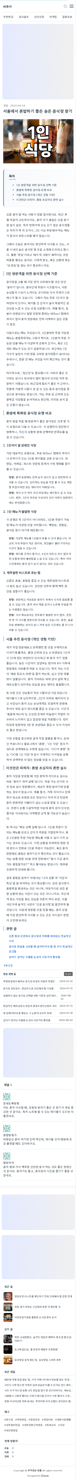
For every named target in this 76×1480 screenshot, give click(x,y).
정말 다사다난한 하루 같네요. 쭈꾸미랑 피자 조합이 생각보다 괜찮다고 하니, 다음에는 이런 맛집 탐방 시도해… (38, 1401)
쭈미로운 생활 (34, 1470)
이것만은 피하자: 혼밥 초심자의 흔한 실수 (40, 199)
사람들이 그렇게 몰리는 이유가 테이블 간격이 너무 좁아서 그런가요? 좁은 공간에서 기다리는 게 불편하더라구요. (38, 1395)
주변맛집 (8, 16)
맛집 (6, 105)
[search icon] (65, 6)
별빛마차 (8, 1162)
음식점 (9, 965)
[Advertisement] (38, 61)
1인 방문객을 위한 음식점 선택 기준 (36, 185)
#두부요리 (50, 1425)
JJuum (45, 1475)
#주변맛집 (20, 1419)
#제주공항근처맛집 (32, 1425)
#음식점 (8, 1419)
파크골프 (24, 16)
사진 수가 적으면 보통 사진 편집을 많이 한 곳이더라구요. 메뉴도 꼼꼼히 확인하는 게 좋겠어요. (38, 1390)
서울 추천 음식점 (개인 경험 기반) (35, 195)
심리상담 (39, 16)
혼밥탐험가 (10, 1135)
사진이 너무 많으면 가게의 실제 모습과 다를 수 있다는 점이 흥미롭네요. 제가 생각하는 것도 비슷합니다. (38, 1385)
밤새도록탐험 (11, 1103)
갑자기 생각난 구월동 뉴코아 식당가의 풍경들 (34, 957)
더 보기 (68, 973)
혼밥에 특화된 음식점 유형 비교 (34, 190)
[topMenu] (72, 6)
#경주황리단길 (12, 1425)
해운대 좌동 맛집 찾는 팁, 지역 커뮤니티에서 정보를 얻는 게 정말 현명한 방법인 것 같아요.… (38, 1379)
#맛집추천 (34, 1419)
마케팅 (53, 16)
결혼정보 (67, 16)
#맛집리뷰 (47, 1419)
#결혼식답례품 (63, 1419)
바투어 (7, 6)
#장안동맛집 (11, 1430)
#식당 (61, 1425)
